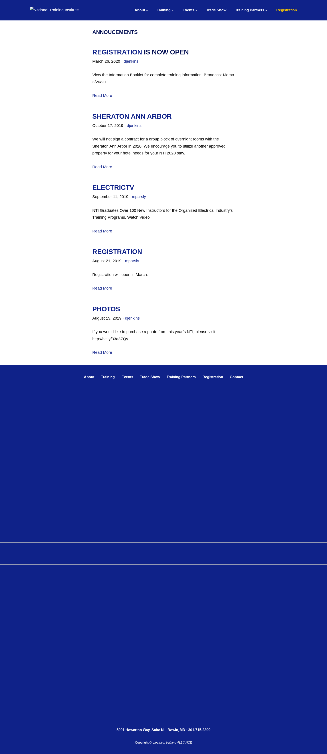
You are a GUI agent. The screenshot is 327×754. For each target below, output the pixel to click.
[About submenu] (147, 10)
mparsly (139, 196)
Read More (102, 95)
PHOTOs (106, 309)
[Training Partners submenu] (266, 10)
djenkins (131, 61)
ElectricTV (113, 187)
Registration (117, 52)
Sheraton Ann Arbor (132, 116)
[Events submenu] (196, 10)
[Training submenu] (173, 10)
